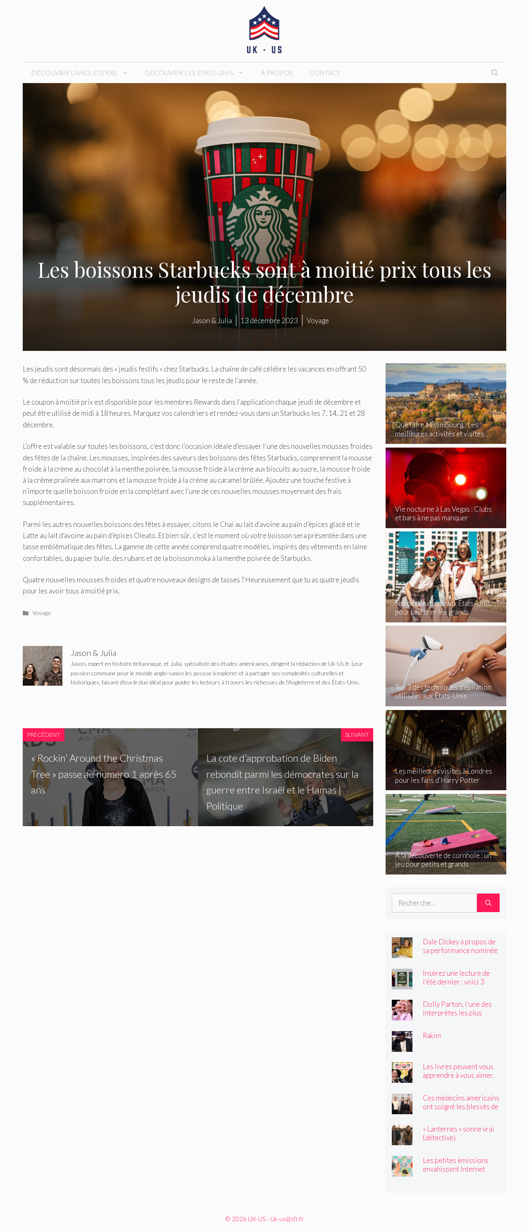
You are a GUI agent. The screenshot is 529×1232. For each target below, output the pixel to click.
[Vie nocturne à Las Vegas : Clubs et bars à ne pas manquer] (446, 522)
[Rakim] (402, 1045)
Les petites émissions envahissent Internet (455, 1164)
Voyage (41, 612)
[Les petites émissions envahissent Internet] (402, 1170)
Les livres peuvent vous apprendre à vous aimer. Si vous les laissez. (458, 1075)
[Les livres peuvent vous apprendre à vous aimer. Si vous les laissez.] (402, 1077)
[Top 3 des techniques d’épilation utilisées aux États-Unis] (446, 700)
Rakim (432, 1035)
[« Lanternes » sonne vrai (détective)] (402, 1139)
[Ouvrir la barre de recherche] (494, 72)
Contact (325, 72)
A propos (277, 72)
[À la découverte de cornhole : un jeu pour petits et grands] (446, 868)
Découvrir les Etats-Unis (189, 72)
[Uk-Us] (264, 30)
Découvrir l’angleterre (74, 72)
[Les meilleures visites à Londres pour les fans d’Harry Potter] (446, 784)
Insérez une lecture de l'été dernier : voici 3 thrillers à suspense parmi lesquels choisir (456, 986)
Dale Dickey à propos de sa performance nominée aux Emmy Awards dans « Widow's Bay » (460, 954)
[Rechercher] (488, 903)
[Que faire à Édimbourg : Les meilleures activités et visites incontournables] (446, 438)
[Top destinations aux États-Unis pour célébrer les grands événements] (446, 616)
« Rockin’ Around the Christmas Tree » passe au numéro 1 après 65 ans (103, 774)
